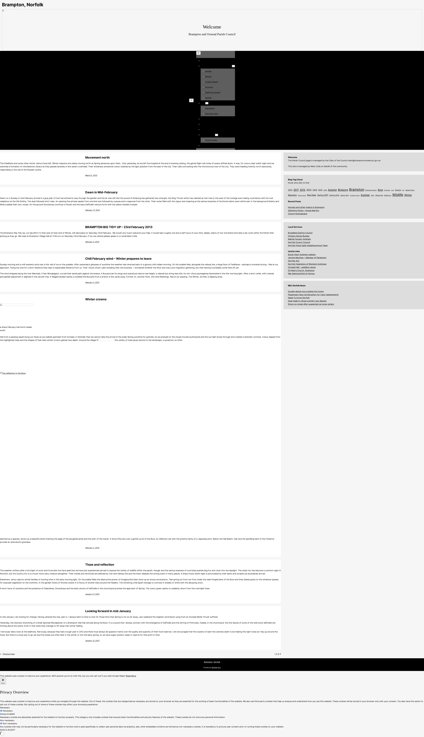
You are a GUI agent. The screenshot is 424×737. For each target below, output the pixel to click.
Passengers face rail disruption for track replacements (313, 294)
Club (392, 190)
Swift (372, 195)
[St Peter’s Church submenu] (216, 135)
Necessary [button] (5, 707)
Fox (403, 190)
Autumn (332, 189)
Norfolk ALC (293, 261)
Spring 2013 (344, 195)
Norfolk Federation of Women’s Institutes (307, 264)
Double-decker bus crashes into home (306, 291)
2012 (302, 189)
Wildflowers (387, 195)
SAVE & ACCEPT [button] (7, 730)
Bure (380, 189)
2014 (315, 190)
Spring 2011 (322, 195)
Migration (292, 195)
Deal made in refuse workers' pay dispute (307, 301)
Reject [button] (122, 676)
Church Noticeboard (297, 214)
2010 (290, 190)
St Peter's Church (355, 195)
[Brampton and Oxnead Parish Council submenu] (233, 66)
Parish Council (302, 195)
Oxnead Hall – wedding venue (302, 267)
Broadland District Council (300, 233)
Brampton (356, 189)
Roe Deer (311, 195)
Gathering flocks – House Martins (303, 210)
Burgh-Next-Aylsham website (302, 254)
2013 (308, 190)
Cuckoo (398, 190)
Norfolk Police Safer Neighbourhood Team (308, 245)
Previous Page (7, 654)
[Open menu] (191, 100)
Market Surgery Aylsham (299, 239)
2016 (325, 190)
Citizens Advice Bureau (298, 236)
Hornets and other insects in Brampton (306, 207)
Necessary (8, 711)
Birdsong (343, 189)
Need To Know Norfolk (299, 298)
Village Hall (379, 195)
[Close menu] (198, 53)
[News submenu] (206, 103)
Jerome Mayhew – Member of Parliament (307, 257)
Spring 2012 (334, 195)
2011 (296, 189)
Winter (408, 195)
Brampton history (371, 190)
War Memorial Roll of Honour (301, 273)
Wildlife (397, 195)
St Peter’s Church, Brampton (301, 270)
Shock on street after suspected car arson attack (311, 304)
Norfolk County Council (299, 242)
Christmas (387, 190)
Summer (365, 195)
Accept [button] (115, 676)
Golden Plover (410, 190)
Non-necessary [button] (7, 720)
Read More (131, 676)
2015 (320, 190)
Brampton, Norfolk (22, 4)
